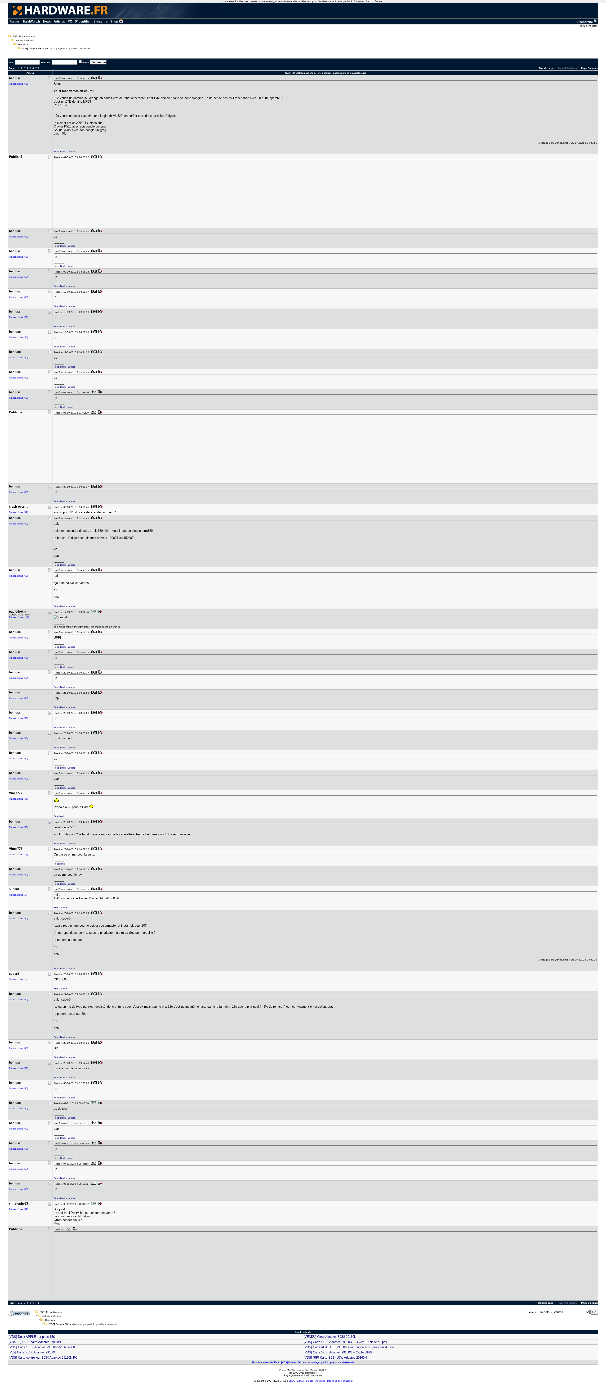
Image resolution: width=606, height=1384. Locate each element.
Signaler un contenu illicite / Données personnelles (324, 1380)
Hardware (23, 44)
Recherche (585, 22)
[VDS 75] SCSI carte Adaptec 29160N (35, 1342)
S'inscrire (100, 21)
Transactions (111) (19, 617)
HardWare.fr (31, 21)
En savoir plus (361, 1)
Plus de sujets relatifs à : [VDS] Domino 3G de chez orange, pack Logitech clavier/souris (303, 1362)
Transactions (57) (18, 512)
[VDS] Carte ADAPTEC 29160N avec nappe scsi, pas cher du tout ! (350, 1347)
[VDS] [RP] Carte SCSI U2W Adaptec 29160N (335, 1357)
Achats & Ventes (24, 40)
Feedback (59, 816)
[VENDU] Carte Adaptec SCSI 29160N (330, 1336)
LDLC (292, 1380)
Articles (59, 21)
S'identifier (83, 21)
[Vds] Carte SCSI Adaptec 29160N (32, 1352)
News (47, 21)
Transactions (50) (18, 83)
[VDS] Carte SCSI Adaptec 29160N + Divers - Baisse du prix (345, 1342)
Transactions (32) (18, 798)
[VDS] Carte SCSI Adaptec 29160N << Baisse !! (42, 1347)
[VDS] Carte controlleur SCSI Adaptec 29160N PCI (43, 1357)
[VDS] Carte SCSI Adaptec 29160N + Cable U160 (338, 1352)
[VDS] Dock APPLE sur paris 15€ (32, 1336)
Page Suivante (589, 68)
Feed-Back (60, 151)
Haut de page (545, 1303)
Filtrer (85, 62)
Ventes (71, 151)
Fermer (379, 1)
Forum (14, 21)
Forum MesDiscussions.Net (294, 1370)
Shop (114, 21)
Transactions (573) (19, 1209)
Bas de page (546, 68)
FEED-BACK (60, 907)
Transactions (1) (18, 894)
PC (70, 21)
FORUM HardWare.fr (24, 36)
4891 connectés (589, 25)
